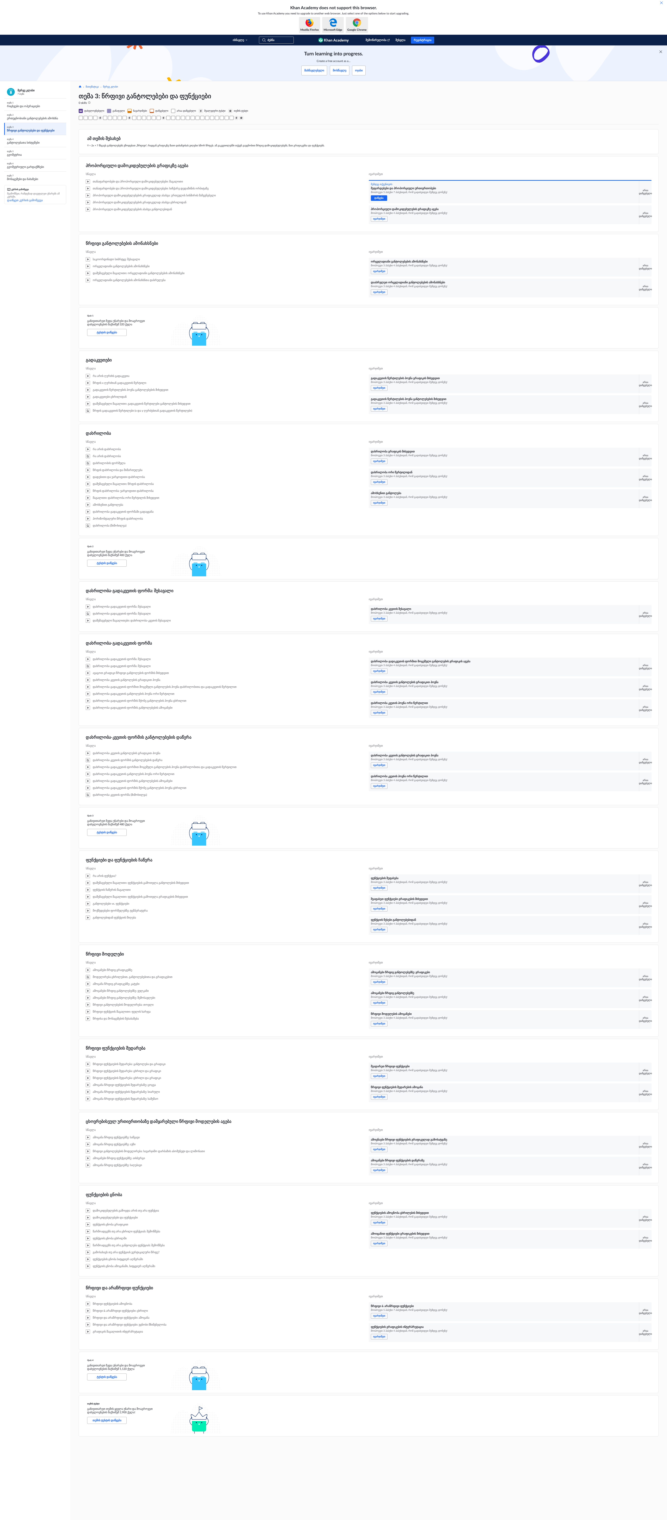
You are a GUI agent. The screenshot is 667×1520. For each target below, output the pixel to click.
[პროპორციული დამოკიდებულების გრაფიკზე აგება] (86, 118)
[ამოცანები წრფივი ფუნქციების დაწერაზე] (212, 118)
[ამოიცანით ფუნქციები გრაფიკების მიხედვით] (222, 118)
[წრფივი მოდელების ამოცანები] (193, 118)
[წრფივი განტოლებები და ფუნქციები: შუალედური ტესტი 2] (129, 118)
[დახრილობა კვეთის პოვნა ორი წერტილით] (149, 118)
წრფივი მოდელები (105, 954)
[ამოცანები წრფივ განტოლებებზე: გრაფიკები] (183, 118)
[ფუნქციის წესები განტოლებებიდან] (178, 118)
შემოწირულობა (376, 40)
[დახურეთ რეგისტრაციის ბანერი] (660, 51)
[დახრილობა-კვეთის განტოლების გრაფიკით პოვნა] (144, 118)
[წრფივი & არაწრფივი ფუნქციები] (227, 118)
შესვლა (400, 40)
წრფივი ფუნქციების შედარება (115, 1048)
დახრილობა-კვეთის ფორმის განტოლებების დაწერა (138, 737)
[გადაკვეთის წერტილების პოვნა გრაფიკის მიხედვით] (105, 118)
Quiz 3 (90, 816)
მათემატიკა (92, 87)
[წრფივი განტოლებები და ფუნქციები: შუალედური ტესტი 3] (163, 118)
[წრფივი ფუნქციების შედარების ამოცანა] (202, 118)
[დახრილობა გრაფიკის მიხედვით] (115, 118)
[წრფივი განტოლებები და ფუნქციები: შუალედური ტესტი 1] (100, 118)
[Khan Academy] (333, 40)
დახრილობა (98, 433)
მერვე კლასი (110, 87)
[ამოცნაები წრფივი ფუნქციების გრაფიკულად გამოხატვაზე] (207, 118)
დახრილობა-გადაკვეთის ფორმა (119, 643)
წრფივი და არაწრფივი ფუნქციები (119, 1288)
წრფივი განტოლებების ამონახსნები (122, 243)
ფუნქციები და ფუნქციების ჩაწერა (119, 860)
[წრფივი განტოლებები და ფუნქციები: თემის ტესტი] (241, 118)
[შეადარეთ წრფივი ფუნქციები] (197, 118)
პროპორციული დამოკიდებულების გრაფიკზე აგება (137, 166)
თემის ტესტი (93, 1404)
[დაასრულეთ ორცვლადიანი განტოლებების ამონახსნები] (95, 118)
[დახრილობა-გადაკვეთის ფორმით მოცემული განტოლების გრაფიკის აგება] (139, 118)
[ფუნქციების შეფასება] (168, 118)
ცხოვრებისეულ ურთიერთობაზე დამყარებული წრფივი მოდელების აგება (158, 1122)
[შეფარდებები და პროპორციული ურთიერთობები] (81, 118)
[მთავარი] (80, 87)
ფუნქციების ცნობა (104, 1195)
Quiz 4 (90, 1360)
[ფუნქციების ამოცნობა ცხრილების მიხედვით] (217, 118)
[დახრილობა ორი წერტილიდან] (120, 118)
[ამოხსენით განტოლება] (124, 118)
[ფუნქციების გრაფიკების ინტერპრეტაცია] (231, 118)
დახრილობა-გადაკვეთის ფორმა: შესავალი (129, 591)
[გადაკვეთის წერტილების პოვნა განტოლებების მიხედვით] (110, 118)
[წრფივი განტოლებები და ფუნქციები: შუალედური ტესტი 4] (236, 118)
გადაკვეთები (99, 360)
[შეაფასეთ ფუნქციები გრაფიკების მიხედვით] (173, 118)
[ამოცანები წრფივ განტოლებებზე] (188, 118)
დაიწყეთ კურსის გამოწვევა (25, 200)
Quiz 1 (90, 316)
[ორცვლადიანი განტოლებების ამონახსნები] (90, 118)
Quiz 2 (90, 546)
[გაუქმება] (661, 3)
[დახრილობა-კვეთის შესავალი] (134, 118)
